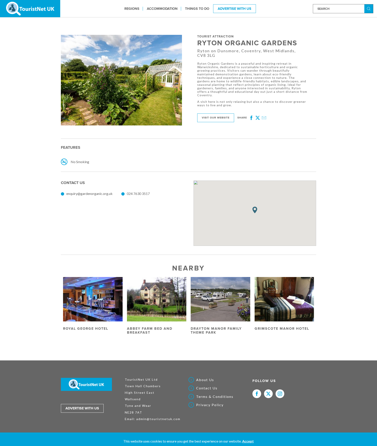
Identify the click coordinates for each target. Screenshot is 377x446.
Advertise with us (82, 408)
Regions (131, 8)
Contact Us (207, 388)
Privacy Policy (210, 405)
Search (369, 8)
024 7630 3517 (138, 193)
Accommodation (162, 8)
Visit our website (216, 117)
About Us (205, 380)
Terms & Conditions (214, 397)
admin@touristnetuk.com (158, 419)
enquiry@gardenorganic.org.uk (89, 193)
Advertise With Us (234, 8)
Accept (248, 441)
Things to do (197, 8)
